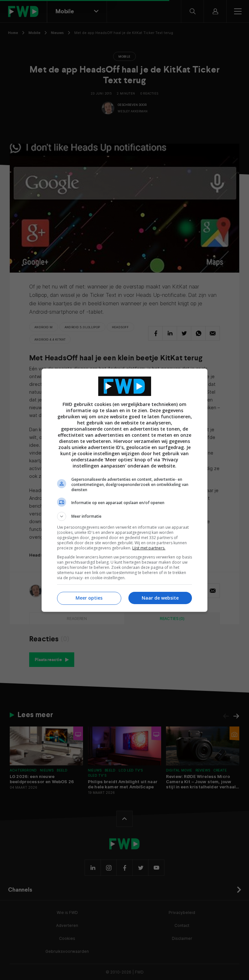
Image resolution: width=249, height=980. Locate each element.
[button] (124, 516)
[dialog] (125, 490)
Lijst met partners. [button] (148, 548)
